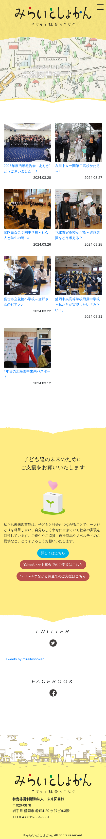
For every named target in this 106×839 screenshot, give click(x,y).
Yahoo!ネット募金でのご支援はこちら (53, 565)
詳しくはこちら (53, 553)
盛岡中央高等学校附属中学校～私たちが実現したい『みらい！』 (77, 304)
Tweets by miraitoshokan (25, 659)
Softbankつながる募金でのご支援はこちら (53, 576)
